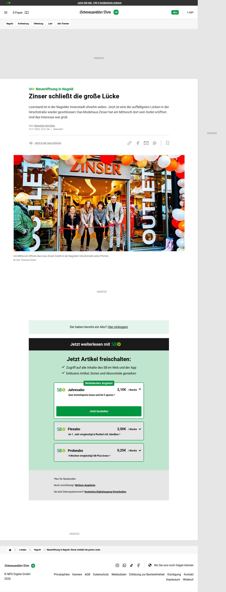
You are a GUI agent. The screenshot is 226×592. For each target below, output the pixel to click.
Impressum (173, 579)
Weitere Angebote (85, 485)
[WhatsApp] (124, 565)
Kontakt (189, 574)
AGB (87, 574)
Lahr (50, 23)
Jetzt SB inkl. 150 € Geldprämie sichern (100, 2)
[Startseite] (10, 549)
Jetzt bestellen (99, 411)
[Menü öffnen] (5, 12)
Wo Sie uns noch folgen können (174, 565)
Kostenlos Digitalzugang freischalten (105, 491)
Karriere (77, 574)
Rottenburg (23, 23)
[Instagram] (117, 565)
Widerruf (188, 579)
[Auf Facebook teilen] (137, 143)
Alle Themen (63, 23)
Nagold (9, 23)
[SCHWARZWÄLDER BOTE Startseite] (99, 12)
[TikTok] (131, 565)
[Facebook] (138, 565)
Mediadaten (119, 574)
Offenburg (38, 23)
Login (190, 12)
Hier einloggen (118, 327)
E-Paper (17, 12)
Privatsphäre (62, 574)
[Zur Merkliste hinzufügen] (166, 143)
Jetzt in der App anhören (47, 143)
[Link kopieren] (129, 143)
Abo (175, 12)
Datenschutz (101, 574)
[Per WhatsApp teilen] (154, 143)
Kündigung (174, 574)
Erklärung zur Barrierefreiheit (147, 574)
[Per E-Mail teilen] (146, 143)
